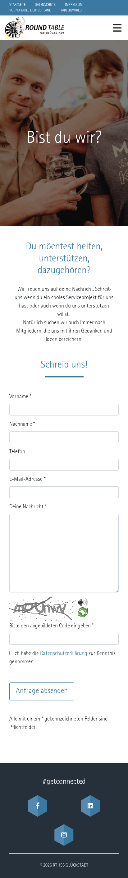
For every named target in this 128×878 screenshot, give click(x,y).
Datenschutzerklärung (63, 653)
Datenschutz (45, 5)
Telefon (17, 452)
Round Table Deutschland (30, 10)
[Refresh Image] (83, 613)
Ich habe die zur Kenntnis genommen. (62, 658)
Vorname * (20, 397)
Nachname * (22, 424)
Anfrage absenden (42, 691)
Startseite (17, 5)
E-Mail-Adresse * (27, 479)
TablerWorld (71, 10)
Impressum (74, 5)
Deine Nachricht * (28, 507)
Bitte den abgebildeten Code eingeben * (51, 626)
